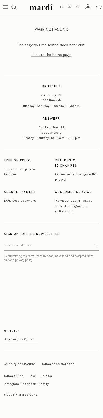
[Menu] (5, 7)
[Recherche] (16, 7)
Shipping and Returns (20, 364)
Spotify (43, 384)
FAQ (32, 376)
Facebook (29, 384)
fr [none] (62, 7)
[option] (62, 7)
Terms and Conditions (58, 364)
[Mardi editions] (41, 7)
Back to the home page (52, 54)
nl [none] (77, 7)
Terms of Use (14, 376)
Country (12, 331)
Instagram (11, 384)
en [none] (70, 7)
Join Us (46, 376)
